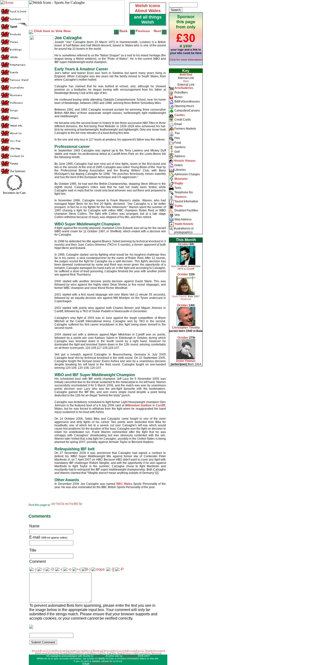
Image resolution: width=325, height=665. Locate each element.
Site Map (117, 653)
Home (36, 651)
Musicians (41, 653)
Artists (108, 651)
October (183, 244)
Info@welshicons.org (102, 663)
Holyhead (186, 299)
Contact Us (129, 653)
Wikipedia (99, 656)
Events (130, 651)
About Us (95, 653)
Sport (69, 651)
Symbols (60, 651)
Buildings (98, 651)
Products (78, 651)
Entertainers (119, 651)
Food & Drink (47, 651)
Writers (72, 653)
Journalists (158, 651)
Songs (63, 653)
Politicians (53, 653)
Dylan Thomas (186, 361)
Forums (141, 653)
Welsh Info (83, 653)
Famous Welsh (143, 651)
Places (88, 651)
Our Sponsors (154, 653)
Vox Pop (106, 653)
